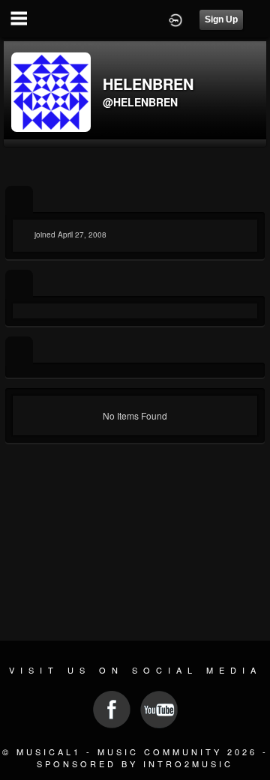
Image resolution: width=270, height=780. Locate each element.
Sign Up (221, 19)
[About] (19, 200)
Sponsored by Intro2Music (135, 764)
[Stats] (19, 284)
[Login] (175, 18)
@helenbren (140, 101)
